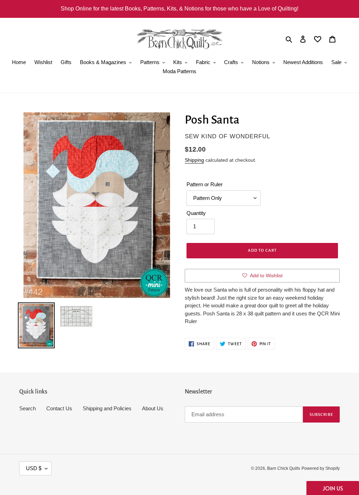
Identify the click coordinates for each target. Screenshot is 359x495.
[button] (332, 488)
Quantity (196, 213)
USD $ (33, 468)
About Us (152, 408)
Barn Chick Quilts (283, 468)
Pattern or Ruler (205, 184)
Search (27, 408)
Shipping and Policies (107, 408)
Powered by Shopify (321, 468)
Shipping (194, 160)
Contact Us (59, 408)
